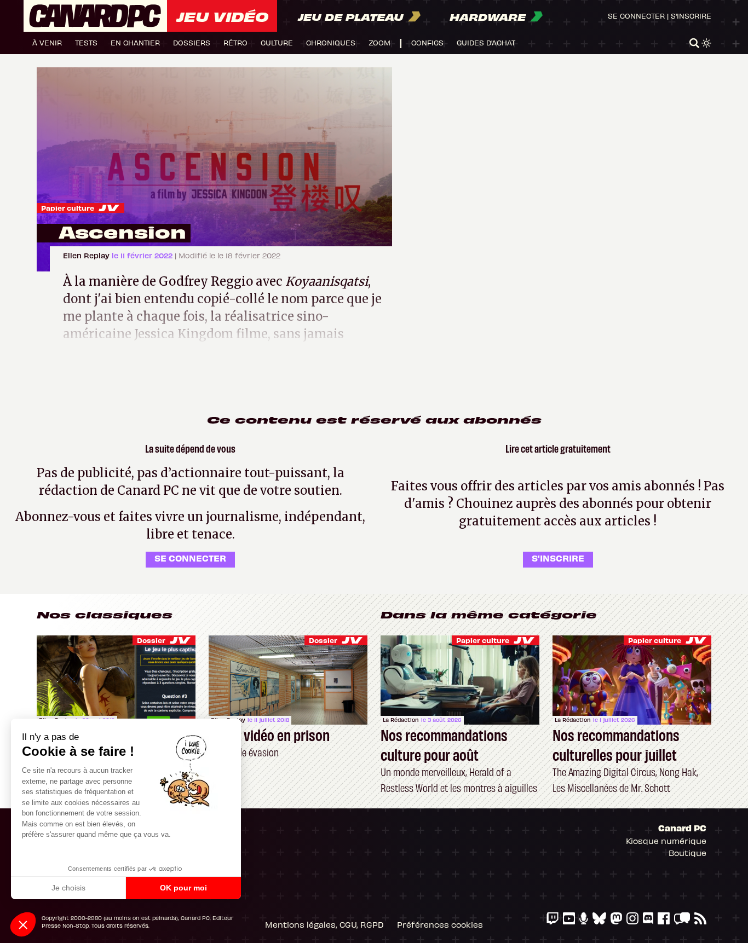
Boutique (687, 853)
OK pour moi (183, 887)
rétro (235, 42)
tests (86, 42)
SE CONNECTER (190, 557)
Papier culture (67, 207)
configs (427, 42)
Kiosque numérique (666, 841)
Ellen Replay (87, 255)
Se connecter (636, 15)
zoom (379, 42)
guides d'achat (486, 42)
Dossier (151, 640)
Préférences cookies (440, 924)
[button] (23, 924)
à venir (47, 42)
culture (277, 42)
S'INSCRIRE (558, 557)
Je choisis (68, 887)
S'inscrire (691, 15)
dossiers (191, 42)
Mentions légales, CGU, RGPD (324, 924)
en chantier (135, 42)
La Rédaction (401, 719)
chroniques (330, 42)
